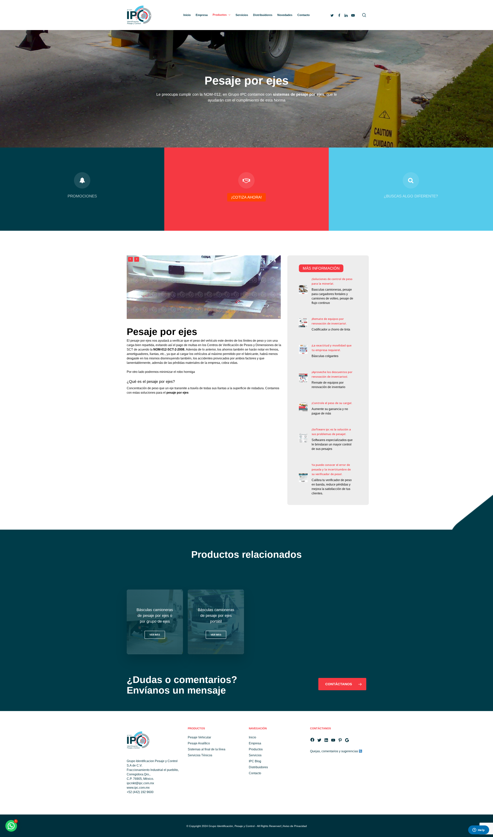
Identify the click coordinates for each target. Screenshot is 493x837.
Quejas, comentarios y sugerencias (334, 751)
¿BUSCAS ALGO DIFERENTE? (411, 196)
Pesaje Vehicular (199, 737)
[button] (154, 635)
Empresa (255, 743)
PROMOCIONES (82, 196)
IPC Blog (255, 761)
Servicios (255, 755)
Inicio (252, 737)
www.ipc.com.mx (138, 787)
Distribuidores (258, 767)
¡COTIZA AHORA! (246, 197)
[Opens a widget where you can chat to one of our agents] (478, 830)
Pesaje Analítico (199, 743)
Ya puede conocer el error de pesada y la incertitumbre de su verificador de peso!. (331, 469)
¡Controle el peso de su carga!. (332, 403)
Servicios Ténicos (200, 755)
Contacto (255, 773)
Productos (256, 749)
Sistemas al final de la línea (206, 749)
